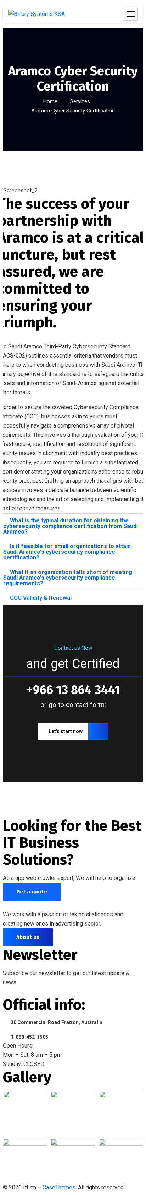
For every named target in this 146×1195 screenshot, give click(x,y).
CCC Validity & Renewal (41, 597)
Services (80, 101)
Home (50, 101)
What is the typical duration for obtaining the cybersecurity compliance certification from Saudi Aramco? (70, 526)
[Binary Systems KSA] (36, 14)
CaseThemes (59, 1187)
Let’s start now (66, 731)
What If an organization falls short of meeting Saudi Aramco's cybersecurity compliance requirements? (67, 578)
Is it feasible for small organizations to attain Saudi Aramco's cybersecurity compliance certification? (67, 552)
